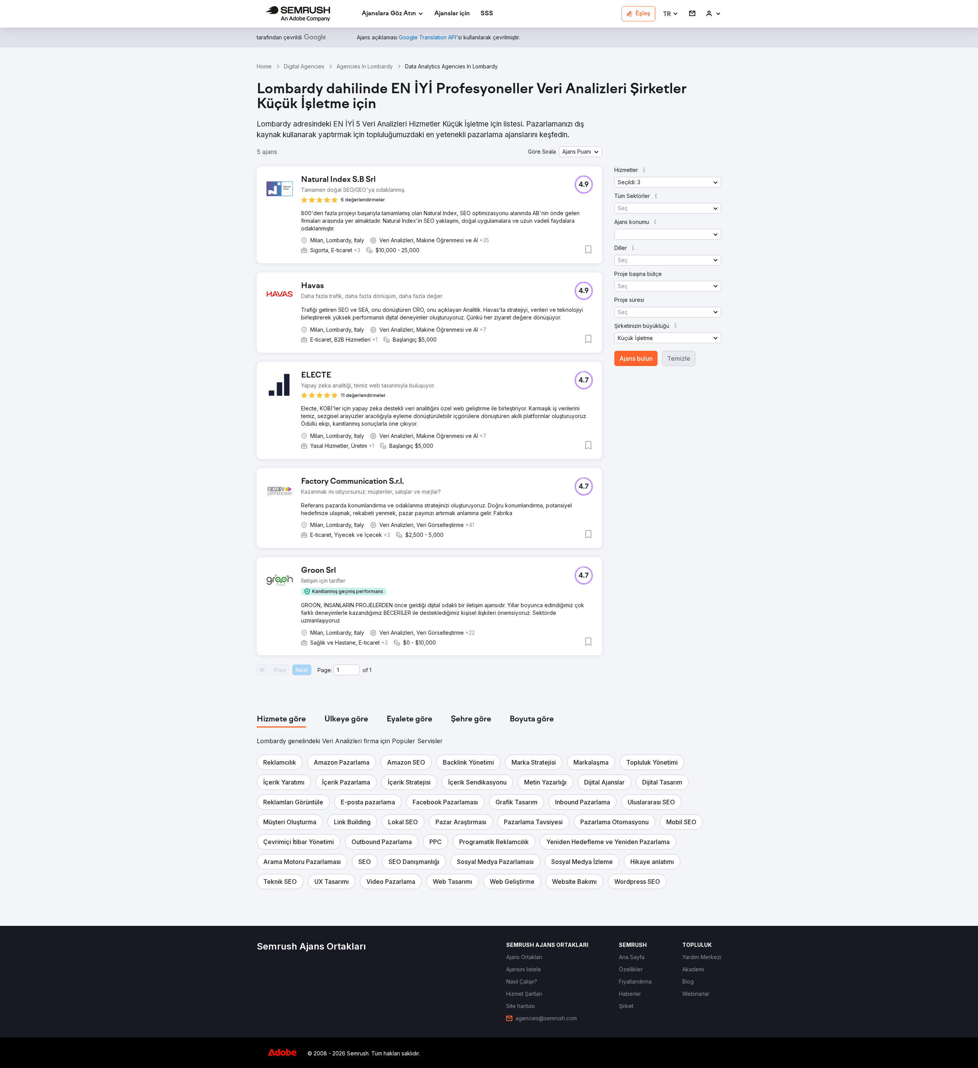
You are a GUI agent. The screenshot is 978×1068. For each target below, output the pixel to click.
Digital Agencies (304, 66)
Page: (324, 670)
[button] (670, 14)
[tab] (281, 719)
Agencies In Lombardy (365, 66)
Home (264, 66)
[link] (452, 14)
